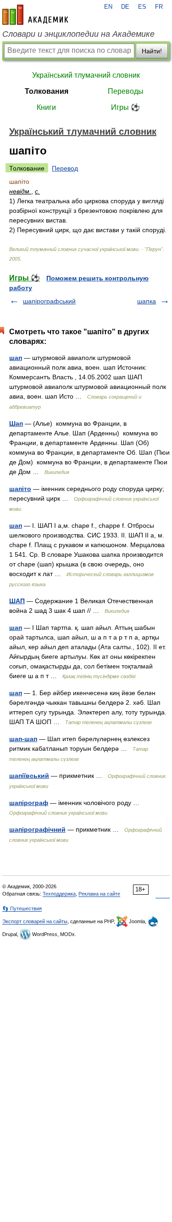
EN (108, 7)
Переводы (126, 91)
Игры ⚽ (125, 107)
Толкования (46, 91)
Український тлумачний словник (86, 75)
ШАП (17, 601)
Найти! (152, 51)
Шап (16, 423)
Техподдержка (59, 894)
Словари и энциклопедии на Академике (78, 34)
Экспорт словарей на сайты (34, 921)
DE (125, 7)
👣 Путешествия (22, 908)
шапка (146, 301)
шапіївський (29, 775)
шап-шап (23, 738)
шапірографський (49, 301)
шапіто (20, 488)
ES (142, 7)
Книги (46, 107)
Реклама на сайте (99, 894)
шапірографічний (37, 829)
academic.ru (35, 15)
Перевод (65, 168)
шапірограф (28, 802)
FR (159, 7)
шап (15, 357)
